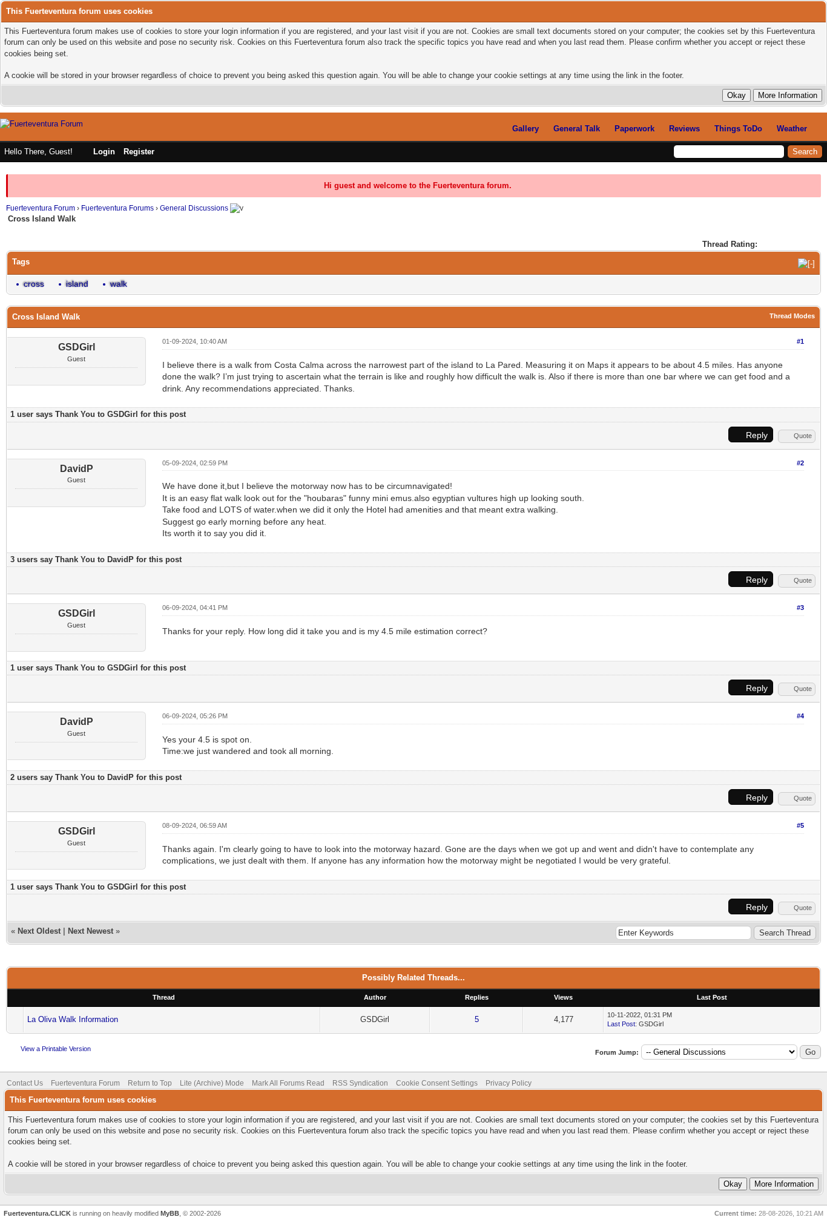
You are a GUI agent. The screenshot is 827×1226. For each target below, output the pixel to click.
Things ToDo (738, 128)
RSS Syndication (360, 1083)
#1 (800, 341)
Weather (792, 128)
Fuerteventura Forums (117, 208)
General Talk (576, 128)
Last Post (621, 1024)
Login (104, 151)
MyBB (169, 1213)
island (77, 284)
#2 (800, 463)
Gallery (525, 128)
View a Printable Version (56, 1048)
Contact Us (25, 1083)
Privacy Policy (509, 1083)
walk (118, 284)
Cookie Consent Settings (437, 1083)
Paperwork (634, 128)
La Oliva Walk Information (72, 1019)
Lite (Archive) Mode (212, 1083)
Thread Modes (792, 316)
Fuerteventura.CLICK (37, 1213)
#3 (800, 607)
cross (34, 284)
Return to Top (150, 1083)
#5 (800, 825)
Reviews (684, 128)
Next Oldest (39, 931)
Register (139, 151)
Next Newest (90, 931)
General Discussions (194, 208)
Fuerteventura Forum (40, 208)
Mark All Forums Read (288, 1083)
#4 (800, 716)
